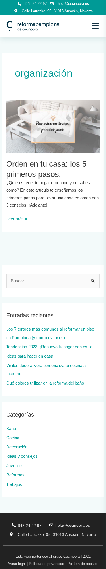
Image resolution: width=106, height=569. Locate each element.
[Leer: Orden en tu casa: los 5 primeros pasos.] (52, 126)
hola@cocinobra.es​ (72, 525)
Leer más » (16, 218)
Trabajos (14, 484)
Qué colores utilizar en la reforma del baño (45, 383)
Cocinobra (71, 556)
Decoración (16, 447)
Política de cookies (83, 564)
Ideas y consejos (22, 456)
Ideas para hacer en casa (29, 356)
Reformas (15, 475)
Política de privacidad (46, 564)
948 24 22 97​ (30, 525)
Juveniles (15, 465)
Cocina (12, 438)
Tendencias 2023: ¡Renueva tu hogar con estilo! (50, 347)
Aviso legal (17, 564)
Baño (11, 428)
